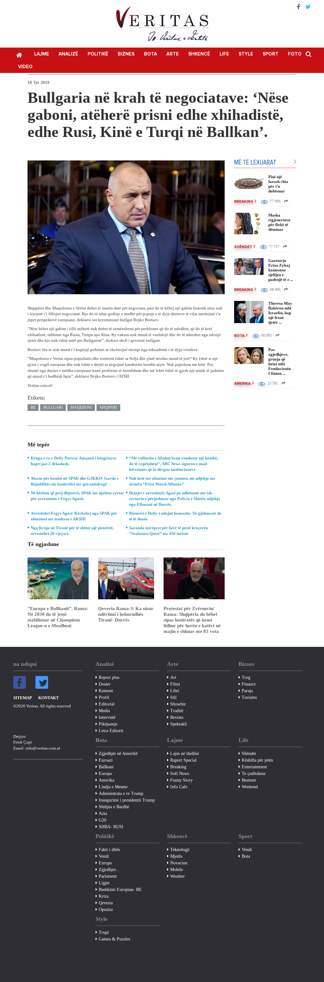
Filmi (175, 684)
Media (104, 710)
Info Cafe (178, 786)
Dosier (104, 684)
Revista (176, 717)
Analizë (68, 54)
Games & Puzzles (114, 939)
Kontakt (48, 697)
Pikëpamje (108, 724)
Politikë (98, 54)
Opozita (106, 909)
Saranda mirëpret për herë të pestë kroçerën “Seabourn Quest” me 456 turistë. (168, 530)
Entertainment (254, 766)
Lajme (41, 54)
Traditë (176, 710)
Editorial (107, 704)
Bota (150, 54)
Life (224, 54)
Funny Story (181, 780)
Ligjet (104, 883)
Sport (270, 54)
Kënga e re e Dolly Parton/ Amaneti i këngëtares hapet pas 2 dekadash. (73, 461)
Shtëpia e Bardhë (114, 806)
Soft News (179, 773)
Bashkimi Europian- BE (120, 889)
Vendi (104, 856)
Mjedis (176, 856)
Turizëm (249, 697)
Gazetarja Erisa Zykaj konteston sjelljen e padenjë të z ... (280, 270)
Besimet (249, 780)
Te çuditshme (253, 773)
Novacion (178, 863)
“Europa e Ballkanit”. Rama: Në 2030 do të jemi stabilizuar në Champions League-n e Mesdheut (58, 617)
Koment (106, 690)
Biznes (126, 54)
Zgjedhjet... (109, 869)
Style (246, 54)
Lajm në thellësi (184, 753)
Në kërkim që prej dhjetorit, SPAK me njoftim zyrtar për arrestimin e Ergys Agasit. (77, 496)
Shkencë (199, 54)
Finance (249, 684)
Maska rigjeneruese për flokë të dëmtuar (279, 222)
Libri (174, 690)
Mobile (176, 869)
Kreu (19, 54)
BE (33, 407)
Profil (104, 697)
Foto (295, 54)
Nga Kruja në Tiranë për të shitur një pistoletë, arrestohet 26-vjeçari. (72, 530)
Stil (173, 697)
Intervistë (107, 717)
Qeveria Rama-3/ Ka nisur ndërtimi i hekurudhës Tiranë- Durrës (125, 614)
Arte (172, 54)
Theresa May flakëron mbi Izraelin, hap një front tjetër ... (280, 313)
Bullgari (53, 407)
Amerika (242, 384)
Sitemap (22, 697)
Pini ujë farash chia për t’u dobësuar (278, 183)
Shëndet (243, 247)
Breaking (243, 202)
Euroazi (106, 760)
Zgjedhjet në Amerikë (118, 753)
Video (25, 66)
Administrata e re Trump (121, 793)
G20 (102, 820)
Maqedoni (81, 407)
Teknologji (180, 849)
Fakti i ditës (109, 849)
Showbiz (178, 704)
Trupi (104, 932)
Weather (177, 876)
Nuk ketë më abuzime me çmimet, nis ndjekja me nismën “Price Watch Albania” (172, 481)
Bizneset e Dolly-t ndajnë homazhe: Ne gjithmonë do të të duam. (175, 516)
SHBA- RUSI (111, 826)
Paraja (247, 690)
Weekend (250, 786)
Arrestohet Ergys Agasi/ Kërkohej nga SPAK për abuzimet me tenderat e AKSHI (74, 516)
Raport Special (183, 760)
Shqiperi (108, 407)
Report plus (109, 677)
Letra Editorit (111, 730)
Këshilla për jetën (257, 760)
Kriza (104, 896)
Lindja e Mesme (113, 786)
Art (173, 677)
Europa (105, 773)
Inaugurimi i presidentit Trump (127, 800)
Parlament (108, 876)
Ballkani (106, 766)
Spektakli (178, 724)
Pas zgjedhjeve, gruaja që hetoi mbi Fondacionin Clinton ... (279, 361)
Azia (103, 813)
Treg (246, 677)
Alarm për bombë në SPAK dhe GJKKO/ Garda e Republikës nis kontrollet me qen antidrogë (75, 481)
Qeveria (106, 903)
